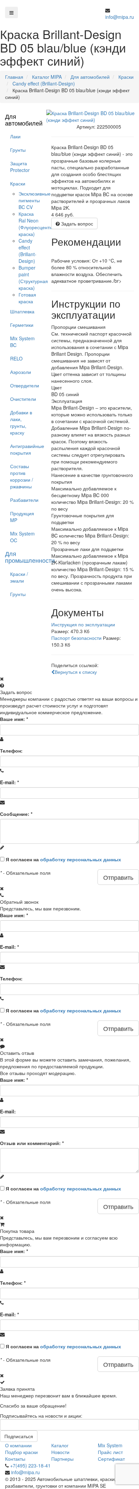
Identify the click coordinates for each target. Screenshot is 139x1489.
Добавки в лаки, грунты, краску (21, 422)
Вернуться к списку (76, 671)
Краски (17, 183)
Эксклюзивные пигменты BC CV (35, 200)
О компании (18, 1445)
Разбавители (24, 499)
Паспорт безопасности (76, 637)
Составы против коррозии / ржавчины (21, 476)
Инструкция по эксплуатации (83, 624)
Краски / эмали (19, 577)
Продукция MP (22, 516)
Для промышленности (30, 556)
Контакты (15, 1458)
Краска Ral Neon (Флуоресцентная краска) (38, 223)
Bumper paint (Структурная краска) (33, 277)
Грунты (18, 149)
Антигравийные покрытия (25, 449)
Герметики (21, 324)
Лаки (15, 136)
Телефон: (11, 750)
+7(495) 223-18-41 (30, 1465)
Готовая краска (27, 298)
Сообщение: (16, 813)
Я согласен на (63, 859)
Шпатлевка (22, 311)
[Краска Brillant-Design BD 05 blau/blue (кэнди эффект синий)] (92, 116)
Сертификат (111, 1458)
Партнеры (62, 1458)
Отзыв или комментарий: (32, 1143)
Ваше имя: (14, 719)
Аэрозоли (20, 372)
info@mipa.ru (119, 16)
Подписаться (18, 1436)
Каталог (59, 1445)
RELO (16, 358)
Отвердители (24, 385)
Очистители (23, 398)
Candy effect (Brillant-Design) (27, 250)
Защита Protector (20, 166)
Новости (60, 1452)
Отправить (118, 877)
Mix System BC (22, 341)
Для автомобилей (24, 119)
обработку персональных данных (80, 859)
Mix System (110, 1445)
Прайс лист (110, 1452)
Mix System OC (22, 537)
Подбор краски (21, 1452)
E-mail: (9, 782)
